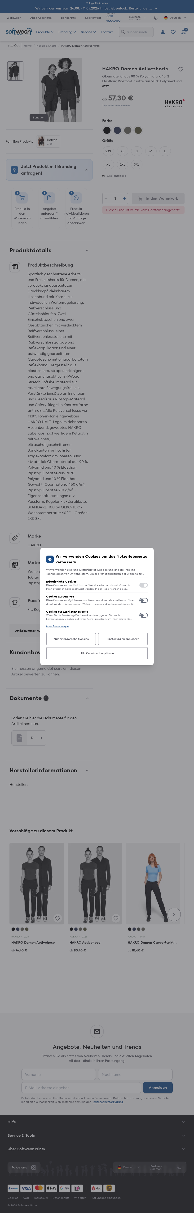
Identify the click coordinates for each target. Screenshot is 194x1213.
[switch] (143, 585)
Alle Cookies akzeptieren (97, 653)
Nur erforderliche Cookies (71, 639)
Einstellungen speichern (123, 639)
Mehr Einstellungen (57, 626)
